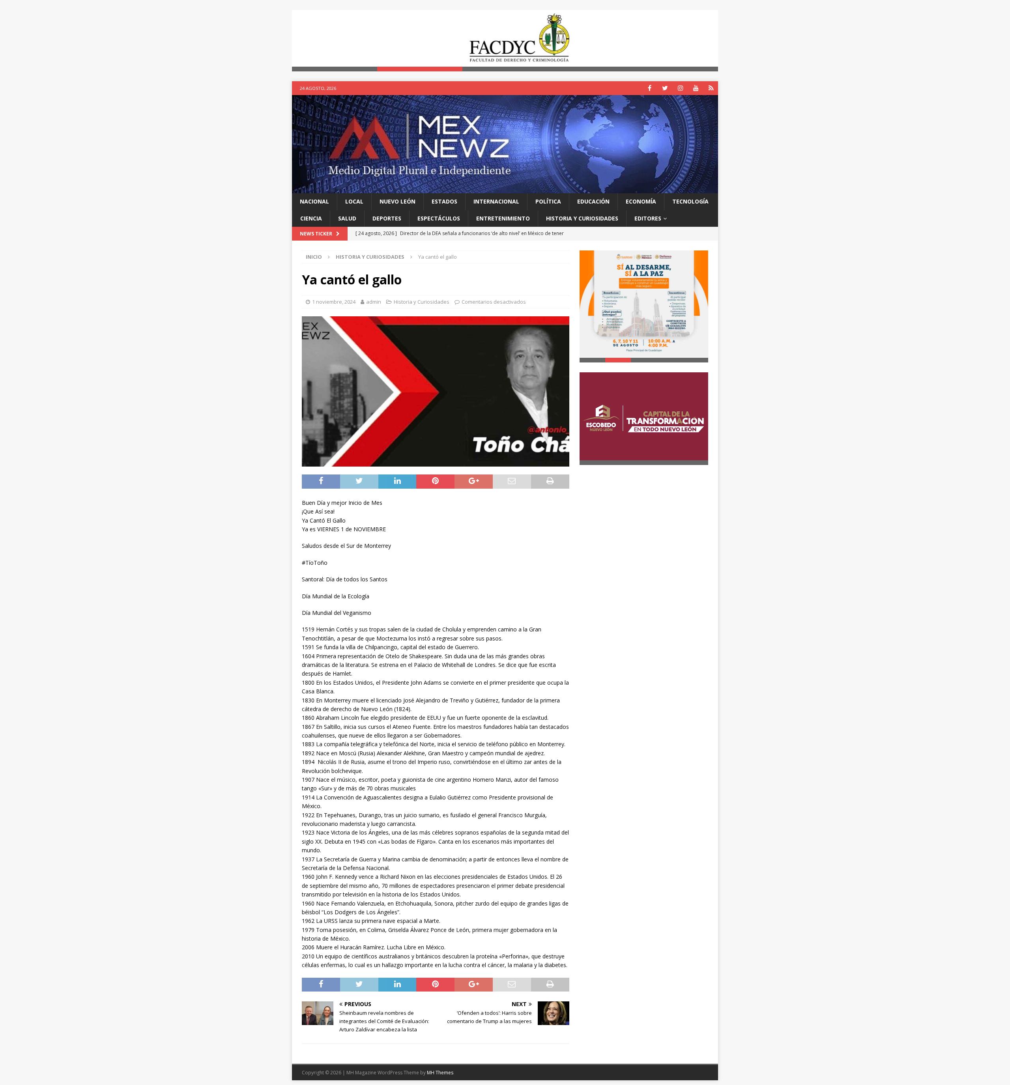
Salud (347, 218)
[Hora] (711, 88)
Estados (444, 201)
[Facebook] (649, 88)
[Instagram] (680, 88)
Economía (641, 201)
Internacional (496, 201)
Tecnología (690, 201)
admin (373, 302)
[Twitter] (665, 88)
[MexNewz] (505, 188)
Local (354, 201)
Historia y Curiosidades (582, 218)
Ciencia (311, 218)
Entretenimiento (503, 218)
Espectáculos (438, 218)
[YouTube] (696, 88)
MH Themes (440, 1072)
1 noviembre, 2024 (333, 302)
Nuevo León (397, 201)
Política (548, 201)
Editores (647, 218)
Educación (593, 201)
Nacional (314, 201)
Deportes (386, 218)
